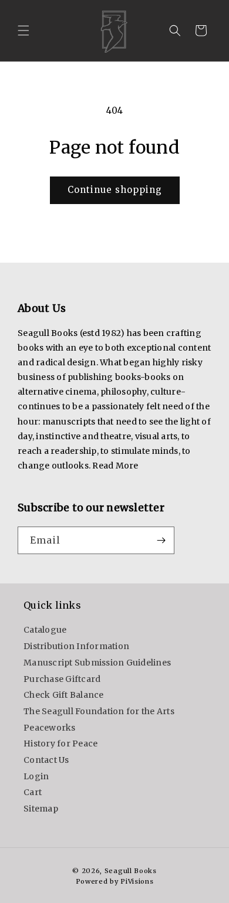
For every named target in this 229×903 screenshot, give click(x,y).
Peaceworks (49, 727)
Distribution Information (76, 646)
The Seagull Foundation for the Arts (98, 711)
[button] (23, 30)
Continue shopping (115, 189)
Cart (32, 792)
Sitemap (40, 808)
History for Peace (60, 743)
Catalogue (44, 629)
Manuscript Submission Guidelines (97, 662)
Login (36, 776)
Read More (115, 465)
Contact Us (46, 760)
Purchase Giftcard (61, 679)
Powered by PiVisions (115, 881)
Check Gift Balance (63, 695)
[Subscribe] (161, 540)
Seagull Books (131, 871)
